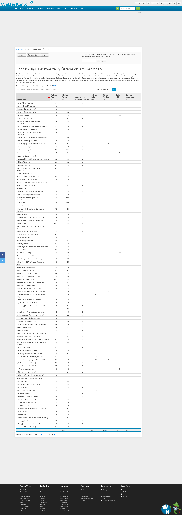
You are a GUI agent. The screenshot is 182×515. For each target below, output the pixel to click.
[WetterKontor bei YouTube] (175, 3)
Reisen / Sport (61, 8)
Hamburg (43, 504)
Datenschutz (140, 3)
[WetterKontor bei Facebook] (166, 3)
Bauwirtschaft (106, 496)
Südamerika (63, 500)
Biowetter (50, 8)
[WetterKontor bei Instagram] (170, 3)
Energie (105, 498)
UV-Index (22, 511)
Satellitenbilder (24, 506)
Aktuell (21, 8)
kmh (119, 90)
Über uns (83, 490)
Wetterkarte (23, 490)
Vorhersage (30, 8)
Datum (44, 55)
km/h (106, 430)
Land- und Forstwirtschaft (110, 500)
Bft (114, 90)
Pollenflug (23, 509)
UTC (54, 86)
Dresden (42, 496)
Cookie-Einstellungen (87, 498)
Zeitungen (106, 490)
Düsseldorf (43, 498)
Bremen (42, 492)
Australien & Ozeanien (66, 511)
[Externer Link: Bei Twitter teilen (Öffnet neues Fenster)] (2, 260)
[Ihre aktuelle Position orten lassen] (117, 8)
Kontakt (83, 500)
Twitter (125, 492)
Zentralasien (64, 504)
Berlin (41, 490)
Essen (42, 500)
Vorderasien (63, 502)
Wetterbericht (23, 492)
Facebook (126, 490)
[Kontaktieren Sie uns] (153, 3)
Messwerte (23, 504)
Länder (21, 55)
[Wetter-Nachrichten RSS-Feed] (157, 3)
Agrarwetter (73, 8)
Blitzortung (23, 502)
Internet (105, 492)
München (43, 509)
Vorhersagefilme (24, 498)
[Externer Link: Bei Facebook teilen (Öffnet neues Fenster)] (2, 255)
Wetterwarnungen (25, 500)
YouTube (125, 496)
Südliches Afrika (65, 494)
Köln (41, 506)
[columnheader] (33, 97)
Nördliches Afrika (65, 492)
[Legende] (148, 3)
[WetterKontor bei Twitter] (162, 3)
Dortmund (43, 494)
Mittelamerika (64, 498)
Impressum (84, 494)
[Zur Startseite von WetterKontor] (16, 8)
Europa (62, 490)
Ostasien (63, 509)
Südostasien (64, 506)
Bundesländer (33, 55)
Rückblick (41, 8)
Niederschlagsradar (25, 494)
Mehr (82, 8)
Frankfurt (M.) (44, 502)
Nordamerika (64, 496)
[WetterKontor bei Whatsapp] (179, 3)
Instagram (126, 494)
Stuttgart (42, 511)
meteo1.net (84, 492)
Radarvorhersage (25, 496)
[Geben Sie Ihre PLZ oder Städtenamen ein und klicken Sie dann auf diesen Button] (138, 8)
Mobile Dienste (107, 494)
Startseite (20, 49)
